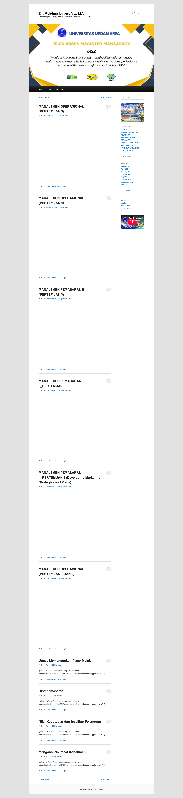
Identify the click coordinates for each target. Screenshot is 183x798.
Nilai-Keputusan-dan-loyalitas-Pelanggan (70, 721)
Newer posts (106, 97)
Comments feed (127, 208)
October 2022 (126, 179)
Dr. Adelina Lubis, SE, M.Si (62, 13)
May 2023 (124, 177)
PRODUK (124, 129)
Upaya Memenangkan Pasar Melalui (66, 660)
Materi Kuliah (60, 89)
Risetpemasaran (51, 691)
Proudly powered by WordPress (91, 789)
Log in (123, 203)
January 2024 (126, 171)
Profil (50, 89)
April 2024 (125, 169)
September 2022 (127, 182)
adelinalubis (64, 115)
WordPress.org (126, 211)
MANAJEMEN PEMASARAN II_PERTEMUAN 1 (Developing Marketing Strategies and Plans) (69, 477)
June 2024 (125, 166)
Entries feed (125, 205)
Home (41, 89)
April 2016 (125, 184)
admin (60, 665)
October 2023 (126, 174)
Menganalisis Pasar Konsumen (62, 752)
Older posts (44, 97)
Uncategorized (50, 186)
